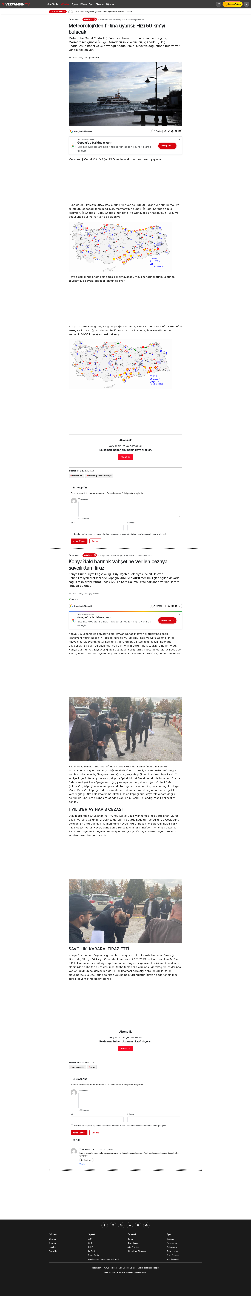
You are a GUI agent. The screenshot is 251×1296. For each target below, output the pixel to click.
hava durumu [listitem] (76, 476)
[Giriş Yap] (246, 4)
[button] (95, 19)
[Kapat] (179, 139)
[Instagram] (121, 1225)
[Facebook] (104, 1225)
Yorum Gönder (79, 541)
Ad (73, 523)
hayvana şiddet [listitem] (77, 1067)
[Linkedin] (130, 1225)
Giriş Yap (95, 541)
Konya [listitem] (92, 1067)
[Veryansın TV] (16, 4)
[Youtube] (138, 1225)
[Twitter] (113, 1225)
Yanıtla (82, 1164)
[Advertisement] (125, 182)
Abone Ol (125, 457)
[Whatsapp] (146, 1225)
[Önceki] (68, 11)
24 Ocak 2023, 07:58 (104, 1149)
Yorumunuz (83, 499)
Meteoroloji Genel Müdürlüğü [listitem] (99, 476)
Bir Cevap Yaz (80, 487)
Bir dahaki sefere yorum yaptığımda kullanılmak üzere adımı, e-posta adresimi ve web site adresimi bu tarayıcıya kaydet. (120, 534)
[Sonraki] (72, 11)
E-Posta (131, 523)
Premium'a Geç (234, 4)
